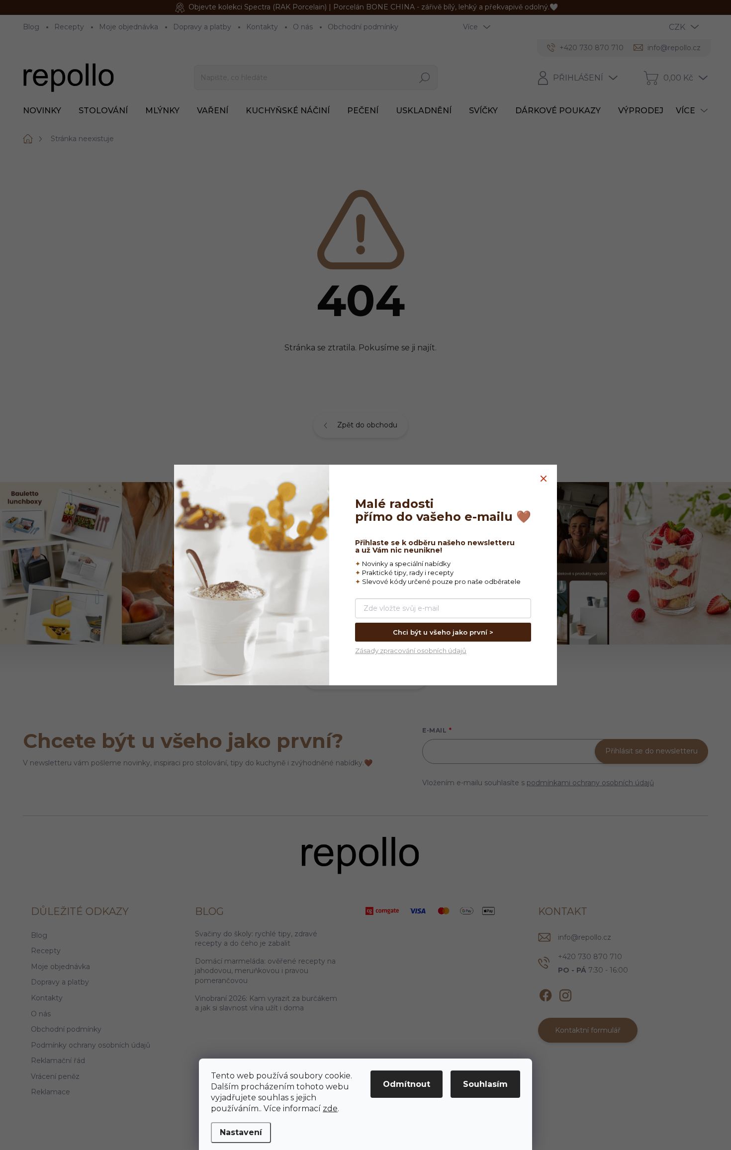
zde (330, 1108)
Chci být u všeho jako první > (443, 632)
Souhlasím (485, 1084)
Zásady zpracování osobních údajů (410, 651)
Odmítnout (406, 1084)
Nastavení (241, 1132)
